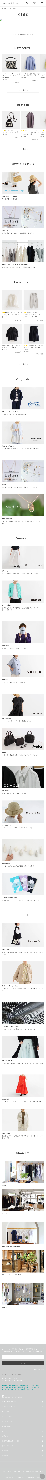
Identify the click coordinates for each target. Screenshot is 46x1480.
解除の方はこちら (39, 1369)
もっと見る (22, 90)
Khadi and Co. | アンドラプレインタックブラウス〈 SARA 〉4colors (12, 315)
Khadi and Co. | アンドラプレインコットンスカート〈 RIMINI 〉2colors (33, 348)
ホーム (4, 8)
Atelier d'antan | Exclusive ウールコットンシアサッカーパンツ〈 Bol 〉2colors (33, 315)
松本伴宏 (13, 8)
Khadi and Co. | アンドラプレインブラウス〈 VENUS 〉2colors (12, 347)
